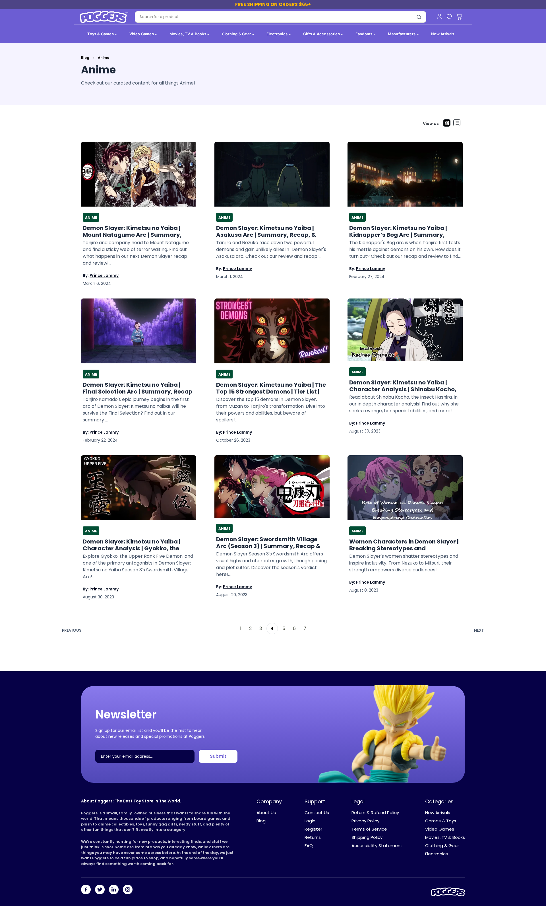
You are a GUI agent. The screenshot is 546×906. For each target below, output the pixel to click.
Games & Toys (440, 821)
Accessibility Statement (376, 846)
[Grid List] (457, 123)
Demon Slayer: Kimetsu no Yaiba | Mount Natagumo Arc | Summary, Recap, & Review (132, 231)
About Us (266, 813)
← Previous (69, 630)
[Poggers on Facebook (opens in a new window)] (86, 890)
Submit (218, 756)
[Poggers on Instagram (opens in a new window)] (128, 890)
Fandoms (364, 34)
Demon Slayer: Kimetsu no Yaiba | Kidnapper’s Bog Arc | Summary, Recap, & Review (398, 231)
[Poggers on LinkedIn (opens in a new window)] (114, 890)
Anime (91, 217)
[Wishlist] (449, 17)
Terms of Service (369, 829)
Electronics (277, 34)
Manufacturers (402, 34)
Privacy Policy (365, 821)
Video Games (142, 34)
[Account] (439, 16)
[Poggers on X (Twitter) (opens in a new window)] (100, 890)
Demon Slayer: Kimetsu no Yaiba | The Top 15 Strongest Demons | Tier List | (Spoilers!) (271, 388)
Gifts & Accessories (322, 34)
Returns (313, 837)
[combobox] (273, 16)
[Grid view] (446, 123)
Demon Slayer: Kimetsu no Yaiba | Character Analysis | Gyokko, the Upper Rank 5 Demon (132, 545)
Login (310, 821)
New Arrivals (442, 34)
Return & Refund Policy (375, 813)
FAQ (309, 846)
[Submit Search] (419, 17)
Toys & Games (101, 34)
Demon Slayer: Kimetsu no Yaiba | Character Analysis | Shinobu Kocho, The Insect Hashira (402, 386)
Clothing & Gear (237, 34)
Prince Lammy (104, 275)
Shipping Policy (366, 837)
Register (313, 829)
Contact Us (317, 813)
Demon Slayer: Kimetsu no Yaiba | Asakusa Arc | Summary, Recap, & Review (266, 231)
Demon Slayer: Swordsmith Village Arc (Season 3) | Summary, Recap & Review (268, 542)
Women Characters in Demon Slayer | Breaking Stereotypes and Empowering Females (404, 545)
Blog (85, 57)
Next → (481, 630)
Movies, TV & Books (188, 34)
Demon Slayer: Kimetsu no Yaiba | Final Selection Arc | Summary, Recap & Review (138, 388)
